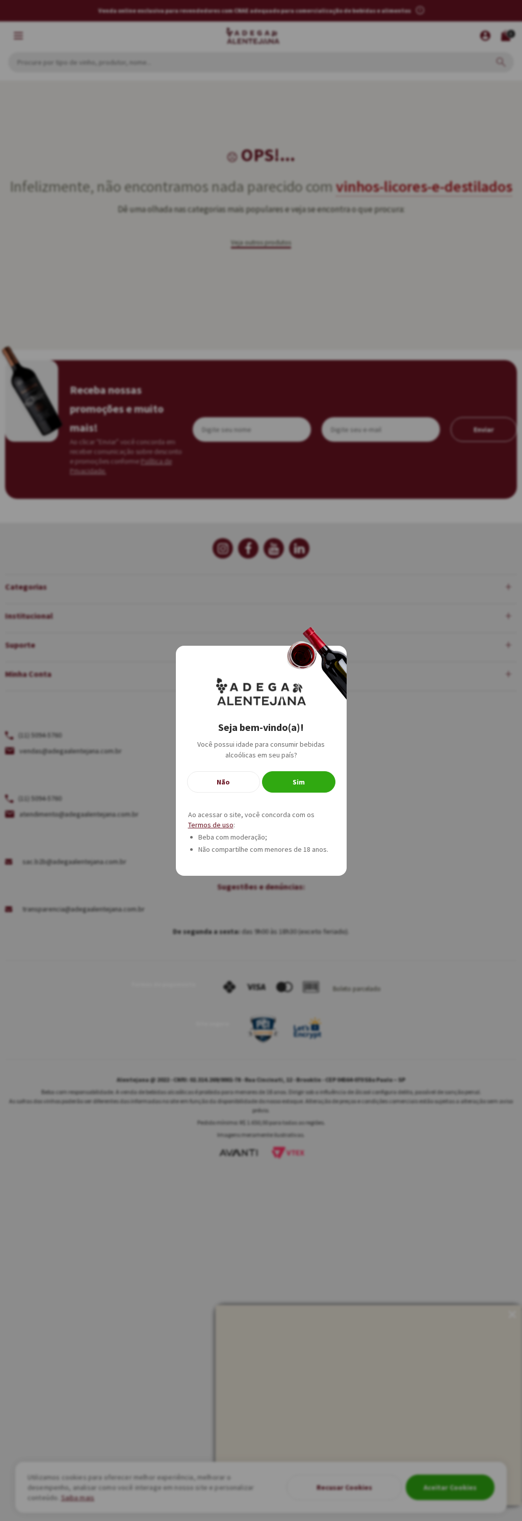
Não (223, 782)
